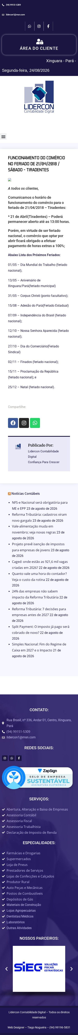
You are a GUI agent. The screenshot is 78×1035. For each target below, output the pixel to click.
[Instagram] (39, 26)
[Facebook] (13, 423)
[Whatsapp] (29, 26)
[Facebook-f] (48, 26)
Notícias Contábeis (25, 493)
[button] (3, 136)
